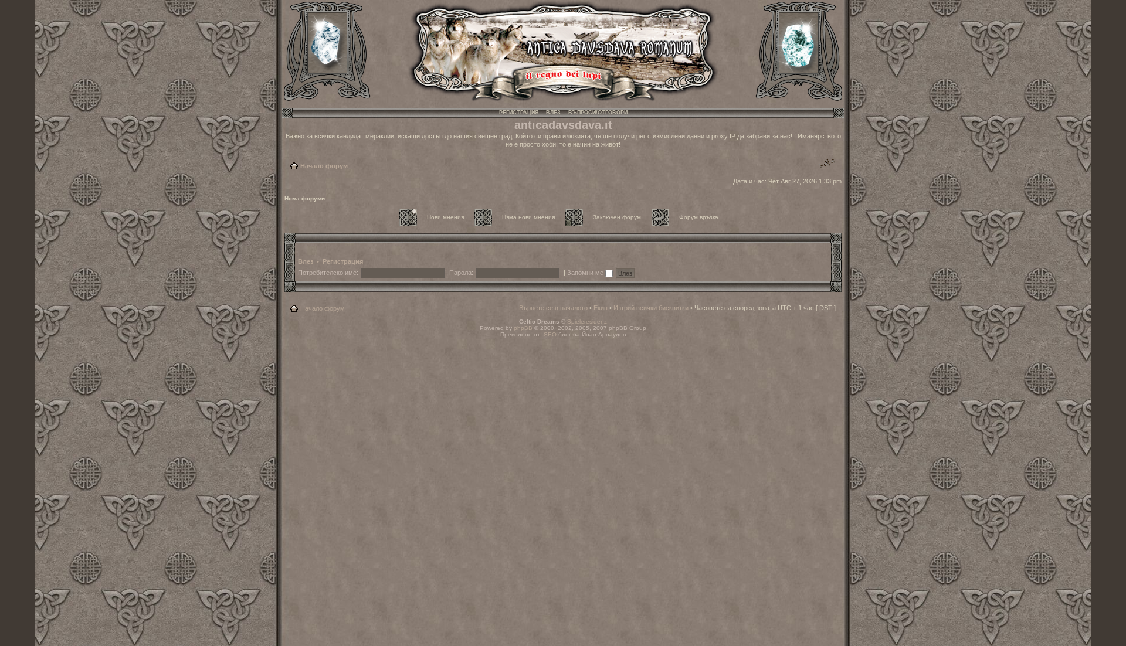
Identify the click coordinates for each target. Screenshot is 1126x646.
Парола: (461, 272)
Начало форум (324, 165)
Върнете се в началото (553, 307)
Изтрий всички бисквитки (651, 307)
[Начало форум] (563, 100)
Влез (553, 112)
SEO (550, 334)
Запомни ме (586, 272)
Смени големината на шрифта (827, 163)
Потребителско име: (328, 272)
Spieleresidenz (587, 321)
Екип (600, 307)
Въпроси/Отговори (598, 112)
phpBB (523, 328)
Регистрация (518, 112)
